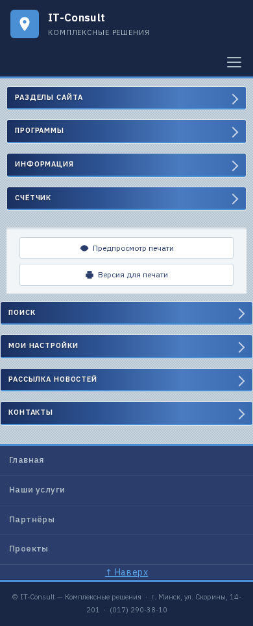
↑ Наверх (126, 572)
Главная (27, 459)
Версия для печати (133, 274)
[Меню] (234, 62)
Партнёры (31, 519)
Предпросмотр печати (133, 248)
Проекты (29, 548)
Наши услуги (37, 489)
